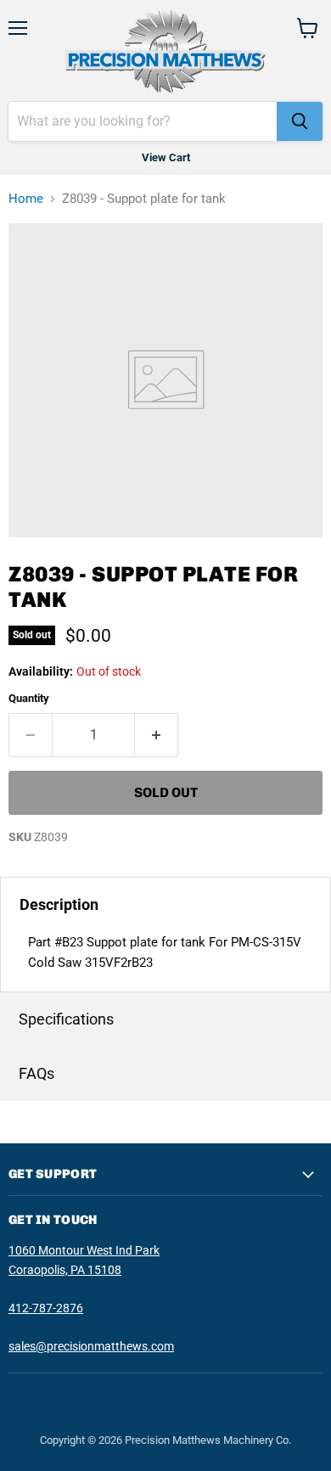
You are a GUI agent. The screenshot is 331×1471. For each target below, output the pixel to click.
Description (59, 904)
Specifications (66, 1019)
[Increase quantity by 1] (156, 735)
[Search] (300, 121)
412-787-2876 (45, 1308)
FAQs (36, 1073)
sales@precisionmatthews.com (91, 1346)
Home (25, 199)
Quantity (28, 698)
